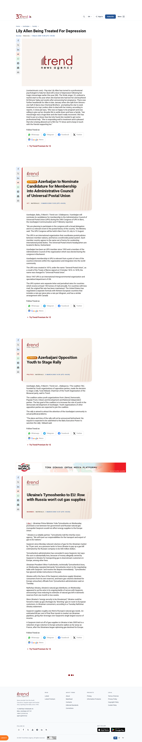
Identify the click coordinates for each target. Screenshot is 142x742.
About (68, 696)
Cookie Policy (112, 705)
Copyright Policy (113, 702)
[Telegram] (37, 730)
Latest (47, 696)
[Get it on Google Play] (118, 730)
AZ (119, 738)
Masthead (69, 699)
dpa (29, 523)
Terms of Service (113, 696)
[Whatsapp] (19, 730)
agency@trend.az (22, 716)
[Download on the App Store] (103, 730)
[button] (18, 41)
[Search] (84, 16)
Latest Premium (50, 699)
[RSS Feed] (46, 730)
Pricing (89, 696)
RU (123, 738)
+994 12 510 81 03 (22, 713)
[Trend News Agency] (23, 694)
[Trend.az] (23, 16)
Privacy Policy (112, 699)
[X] (28, 730)
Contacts (69, 702)
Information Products (94, 699)
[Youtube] (32, 730)
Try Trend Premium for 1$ (40, 146)
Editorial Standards (72, 705)
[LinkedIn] (42, 730)
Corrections (69, 708)
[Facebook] (23, 730)
